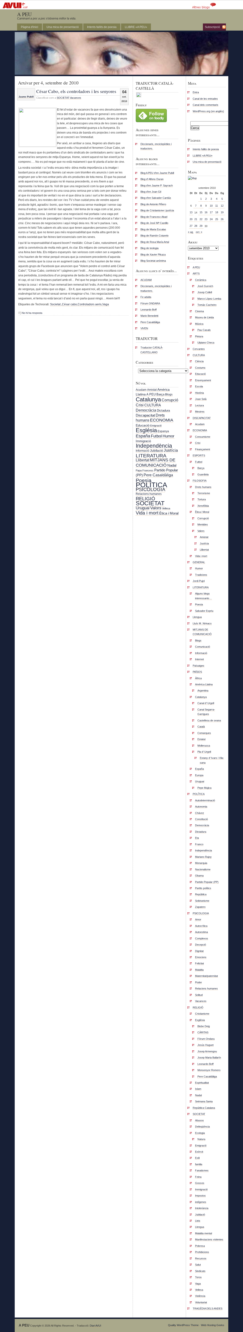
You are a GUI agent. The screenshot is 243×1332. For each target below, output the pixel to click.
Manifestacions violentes (209, 1239)
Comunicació (202, 646)
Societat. (55, 304)
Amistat (152, 389)
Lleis (197, 1220)
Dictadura (163, 410)
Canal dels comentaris (205, 104)
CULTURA (152, 405)
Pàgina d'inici (29, 27)
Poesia (143, 480)
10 (211, 205)
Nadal (171, 465)
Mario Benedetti (149, 315)
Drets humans (203, 487)
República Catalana (204, 1107)
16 (206, 212)
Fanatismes (202, 1170)
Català (201, 726)
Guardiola (203, 474)
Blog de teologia (149, 248)
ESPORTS (199, 455)
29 (201, 225)
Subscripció (212, 27)
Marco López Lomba (209, 298)
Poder (198, 982)
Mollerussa (203, 745)
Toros (198, 1277)
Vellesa (166, 508)
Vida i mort (147, 512)
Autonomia (201, 806)
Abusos (199, 1120)
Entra (196, 92)
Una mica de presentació (63, 27)
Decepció (200, 944)
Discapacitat (145, 415)
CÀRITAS (202, 1032)
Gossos (199, 1183)
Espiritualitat (202, 1082)
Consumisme (202, 436)
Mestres (200, 411)
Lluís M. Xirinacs (202, 623)
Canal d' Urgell (205, 703)
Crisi (140, 405)
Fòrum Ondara (206, 1038)
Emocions (200, 957)
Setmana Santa (204, 1101)
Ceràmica (200, 279)
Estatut (201, 739)
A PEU (24, 14)
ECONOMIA (161, 420)
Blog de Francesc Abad (153, 216)
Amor (198, 919)
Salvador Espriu (204, 610)
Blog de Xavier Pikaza (153, 254)
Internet (199, 659)
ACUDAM (146, 279)
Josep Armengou (207, 1051)
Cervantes (199, 349)
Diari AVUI (95, 1325)
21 (195, 219)
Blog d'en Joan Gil (150, 191)
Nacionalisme (202, 869)
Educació (143, 425)
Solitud (199, 994)
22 (201, 219)
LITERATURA (151, 455)
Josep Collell (204, 292)
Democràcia (146, 410)
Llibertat (142, 460)
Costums (200, 367)
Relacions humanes (149, 494)
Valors (155, 508)
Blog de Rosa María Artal (154, 242)
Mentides (202, 524)
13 (191, 212)
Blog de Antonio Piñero (153, 204)
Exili (197, 1157)
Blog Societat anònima (153, 260)
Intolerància (201, 1208)
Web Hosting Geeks (212, 1325)
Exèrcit (199, 1151)
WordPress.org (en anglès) (208, 111)
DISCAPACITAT (202, 418)
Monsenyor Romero (208, 1070)
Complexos (201, 938)
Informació (142, 450)
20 (191, 219)
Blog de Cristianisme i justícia (157, 210)
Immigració (143, 441)
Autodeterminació (205, 800)
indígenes (200, 1202)
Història (199, 392)
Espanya (163, 431)
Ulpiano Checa (205, 342)
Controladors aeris (90, 304)
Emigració (156, 425)
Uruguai (143, 508)
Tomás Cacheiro (206, 304)
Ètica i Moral (168, 513)
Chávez (199, 813)
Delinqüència (202, 1126)
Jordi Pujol (199, 581)
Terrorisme (203, 493)
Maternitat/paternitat (206, 976)
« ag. (191, 232)
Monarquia (201, 863)
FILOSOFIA (199, 480)
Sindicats (200, 1271)
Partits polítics (203, 888)
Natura (201, 1139)
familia (198, 1164)
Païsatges (198, 665)
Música (199, 323)
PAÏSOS (197, 671)
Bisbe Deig (203, 1026)
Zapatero (200, 906)
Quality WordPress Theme (183, 1325)
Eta (197, 837)
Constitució (201, 819)
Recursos (200, 1258)
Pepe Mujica (204, 787)
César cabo (69, 304)
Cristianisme (202, 1013)
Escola (199, 386)
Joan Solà (200, 399)
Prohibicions (202, 1252)
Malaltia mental (203, 1233)
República (200, 894)
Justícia (171, 450)
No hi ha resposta (32, 312)
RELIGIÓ (145, 498)
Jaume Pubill (26, 96)
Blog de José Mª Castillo (154, 223)
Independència (154, 446)
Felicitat (199, 963)
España (143, 436)
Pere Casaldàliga (150, 322)
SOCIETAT (63, 97)
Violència (200, 1296)
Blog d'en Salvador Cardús (155, 197)
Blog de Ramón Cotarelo (154, 235)
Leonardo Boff (148, 309)
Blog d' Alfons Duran (152, 179)
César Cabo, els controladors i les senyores (76, 91)
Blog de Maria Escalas (153, 229)
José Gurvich (205, 286)
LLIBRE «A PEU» (136, 27)
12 (222, 205)
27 (191, 225)
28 (195, 225)
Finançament (202, 449)
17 (211, 212)
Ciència (199, 361)
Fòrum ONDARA (150, 303)
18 (216, 212)
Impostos (200, 1195)
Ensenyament (203, 380)
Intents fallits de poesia (102, 27)
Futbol (156, 436)
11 (216, 205)
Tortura (201, 499)
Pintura (199, 336)
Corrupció (170, 400)
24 (211, 219)
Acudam (141, 389)
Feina (198, 1176)
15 (201, 212)
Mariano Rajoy (203, 856)
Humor (168, 436)
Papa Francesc (145, 470)
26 (222, 219)
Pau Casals (204, 330)
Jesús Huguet (205, 1045)
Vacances (75, 97)
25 (216, 219)
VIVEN (144, 328)
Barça (160, 394)
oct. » (199, 232)
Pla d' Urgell (204, 751)
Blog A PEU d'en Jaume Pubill (157, 173)
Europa (199, 775)
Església (146, 430)
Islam (198, 1088)
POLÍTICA (151, 485)
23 (206, 219)
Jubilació (156, 450)
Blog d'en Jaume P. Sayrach (156, 185)
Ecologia (200, 1133)
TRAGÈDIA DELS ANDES (207, 1308)
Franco (199, 844)
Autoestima (201, 932)
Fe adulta (145, 297)
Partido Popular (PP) (207, 882)
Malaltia (199, 969)
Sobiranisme (202, 900)
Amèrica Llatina (204, 684)
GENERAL (199, 562)
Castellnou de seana (209, 720)
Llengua (197, 617)
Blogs (169, 394)
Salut (198, 1264)
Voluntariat (201, 1302)
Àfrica (198, 678)
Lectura (199, 405)
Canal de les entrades (205, 98)
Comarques (204, 733)
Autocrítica (201, 925)
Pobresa (200, 1245)
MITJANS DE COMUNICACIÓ (155, 462)
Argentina (202, 690)
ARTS (196, 273)
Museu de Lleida (204, 317)
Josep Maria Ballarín (209, 1057)
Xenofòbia (203, 505)
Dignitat (199, 951)
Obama (199, 875)
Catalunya (148, 399)
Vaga (105, 304)
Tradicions (201, 574)
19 (222, 212)
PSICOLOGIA (150, 489)
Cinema (199, 311)
